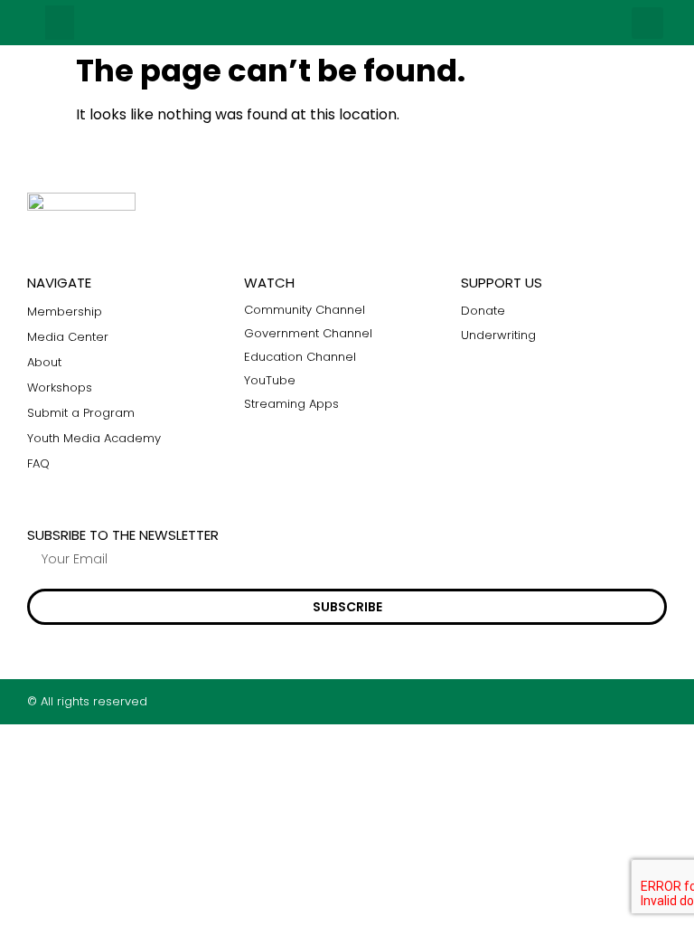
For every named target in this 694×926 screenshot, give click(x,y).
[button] (59, 22)
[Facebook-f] (589, 701)
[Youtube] (660, 701)
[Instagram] (625, 701)
